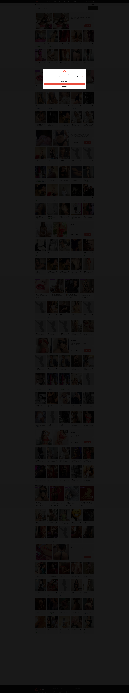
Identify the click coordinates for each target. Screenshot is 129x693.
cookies (82, 76)
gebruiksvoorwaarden (68, 77)
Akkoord (64, 83)
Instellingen (64, 86)
